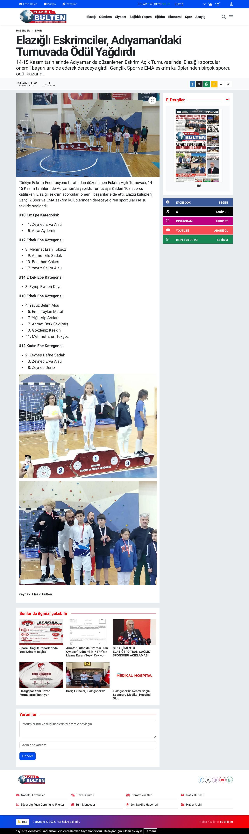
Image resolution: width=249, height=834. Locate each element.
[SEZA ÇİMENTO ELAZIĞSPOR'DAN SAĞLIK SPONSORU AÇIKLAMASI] (134, 632)
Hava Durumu (85, 795)
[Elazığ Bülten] (44, 16)
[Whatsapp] (229, 780)
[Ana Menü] (231, 16)
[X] (208, 780)
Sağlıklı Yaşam (141, 17)
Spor (188, 17)
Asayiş (200, 17)
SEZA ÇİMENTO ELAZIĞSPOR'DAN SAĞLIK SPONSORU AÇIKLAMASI (131, 651)
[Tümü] (228, 100)
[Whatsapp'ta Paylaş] (206, 84)
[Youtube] (222, 780)
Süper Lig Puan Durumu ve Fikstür (42, 804)
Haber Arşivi (194, 804)
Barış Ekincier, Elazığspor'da (85, 691)
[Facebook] (201, 780)
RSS (24, 821)
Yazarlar (71, 4)
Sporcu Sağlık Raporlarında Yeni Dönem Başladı (38, 650)
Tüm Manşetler (85, 804)
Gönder (27, 756)
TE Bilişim (226, 821)
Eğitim (160, 17)
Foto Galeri (30, 4)
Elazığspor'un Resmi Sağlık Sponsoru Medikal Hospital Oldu (132, 694)
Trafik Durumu (195, 795)
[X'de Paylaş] (199, 84)
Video (52, 4)
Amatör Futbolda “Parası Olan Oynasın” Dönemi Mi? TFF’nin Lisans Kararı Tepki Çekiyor (87, 651)
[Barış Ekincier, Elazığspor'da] (88, 675)
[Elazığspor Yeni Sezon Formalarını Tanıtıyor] (41, 675)
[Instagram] (215, 780)
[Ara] (224, 16)
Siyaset (120, 17)
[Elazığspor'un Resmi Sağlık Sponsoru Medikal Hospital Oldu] (134, 675)
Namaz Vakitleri (142, 795)
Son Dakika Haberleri (144, 804)
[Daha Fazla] (214, 84)
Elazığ (91, 17)
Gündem (105, 17)
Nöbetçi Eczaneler (33, 795)
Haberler (23, 30)
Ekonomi (175, 17)
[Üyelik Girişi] (230, 4)
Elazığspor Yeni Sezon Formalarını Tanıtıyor (34, 693)
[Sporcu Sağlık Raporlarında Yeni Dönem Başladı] (41, 632)
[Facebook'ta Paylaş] (192, 84)
